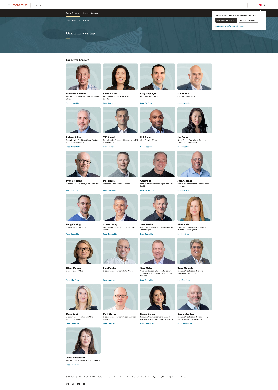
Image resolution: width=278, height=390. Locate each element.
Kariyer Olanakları (146, 377)
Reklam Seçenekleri (133, 377)
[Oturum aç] (264, 5)
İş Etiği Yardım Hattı (173, 377)
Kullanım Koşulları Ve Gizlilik (87, 377)
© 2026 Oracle (70, 377)
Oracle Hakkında (84, 20)
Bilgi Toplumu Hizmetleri (105, 377)
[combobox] (139, 5)
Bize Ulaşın (184, 377)
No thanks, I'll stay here (248, 20)
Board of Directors (90, 13)
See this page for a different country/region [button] (229, 26)
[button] (9, 5)
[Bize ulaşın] (269, 5)
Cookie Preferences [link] (119, 377)
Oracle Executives (73, 13)
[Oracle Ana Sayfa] (20, 5)
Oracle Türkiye (70, 20)
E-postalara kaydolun (159, 377)
